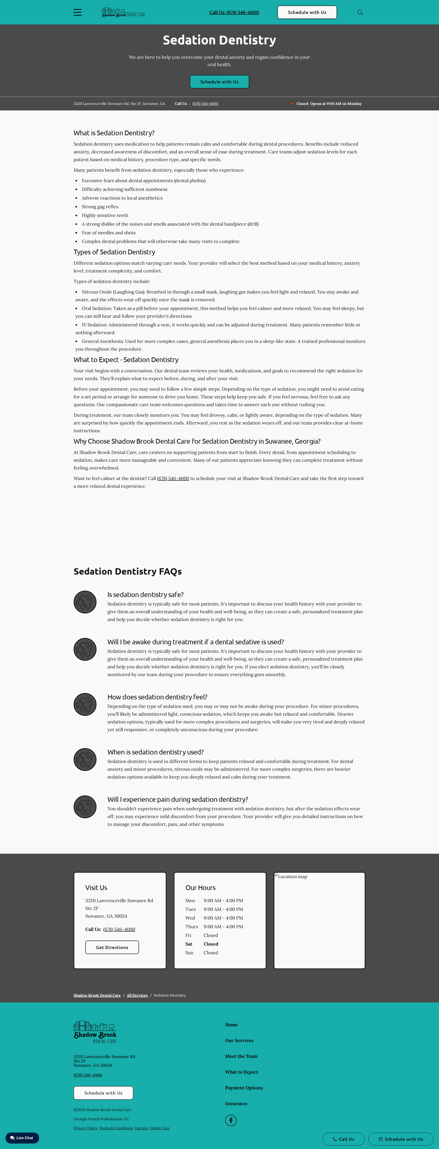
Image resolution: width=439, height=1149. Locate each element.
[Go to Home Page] (123, 12)
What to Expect (241, 1072)
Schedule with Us (307, 12)
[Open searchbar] (360, 12)
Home (231, 1024)
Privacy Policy (85, 1128)
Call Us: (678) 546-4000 (234, 12)
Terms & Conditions (116, 1128)
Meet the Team (241, 1056)
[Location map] (319, 921)
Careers (141, 1128)
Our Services (239, 1040)
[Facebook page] (231, 1120)
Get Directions (112, 947)
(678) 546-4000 (205, 103)
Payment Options (244, 1087)
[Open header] (79, 12)
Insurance (236, 1103)
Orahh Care (160, 1128)
